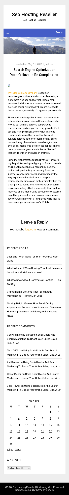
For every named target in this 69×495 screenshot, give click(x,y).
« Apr (10, 449)
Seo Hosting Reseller (34, 14)
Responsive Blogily (25, 490)
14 (42, 424)
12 (26, 424)
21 (42, 431)
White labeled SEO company (22, 93)
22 (50, 431)
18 (18, 431)
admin (49, 64)
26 (26, 437)
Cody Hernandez (16, 334)
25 (18, 437)
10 (11, 424)
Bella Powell (13, 385)
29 (50, 437)
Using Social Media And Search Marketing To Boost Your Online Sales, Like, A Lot (32, 339)
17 (11, 431)
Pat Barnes (13, 362)
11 (18, 424)
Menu (59, 32)
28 (42, 437)
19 (26, 431)
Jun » (18, 449)
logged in (30, 229)
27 (34, 437)
